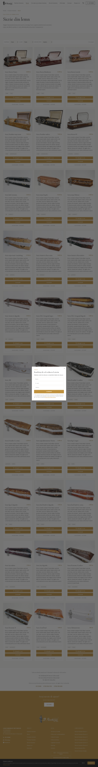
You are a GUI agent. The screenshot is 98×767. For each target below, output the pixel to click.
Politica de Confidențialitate (50, 397)
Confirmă (49, 391)
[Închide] (64, 368)
